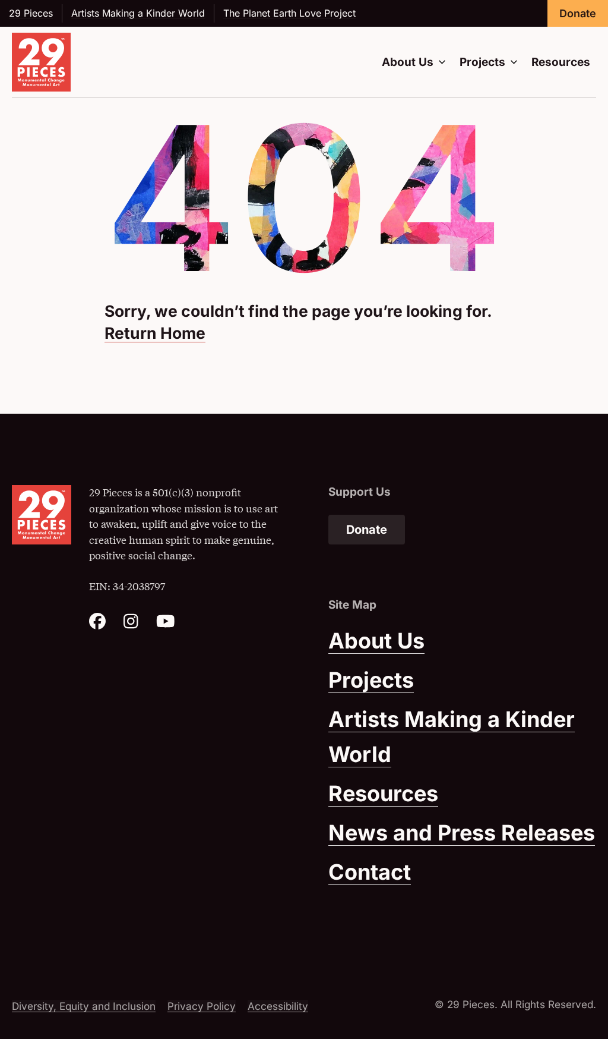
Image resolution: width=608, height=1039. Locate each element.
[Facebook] (97, 624)
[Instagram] (131, 624)
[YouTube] (165, 624)
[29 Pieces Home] (41, 62)
